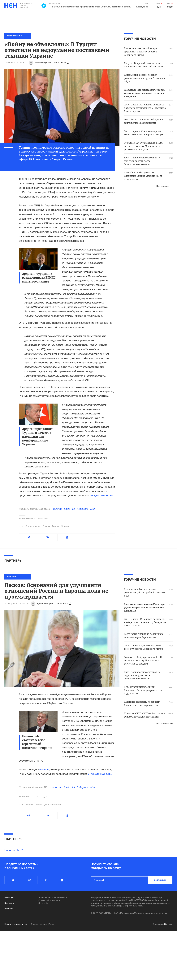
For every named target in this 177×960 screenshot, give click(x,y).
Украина (65, 526)
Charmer (168, 924)
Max (92, 508)
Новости (56, 508)
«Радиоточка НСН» (101, 495)
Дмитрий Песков (53, 804)
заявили (44, 769)
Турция (55, 526)
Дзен (67, 508)
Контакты (9, 903)
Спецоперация (32, 526)
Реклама (8, 908)
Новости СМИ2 (13, 850)
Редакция (9, 897)
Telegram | (83, 508)
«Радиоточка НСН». (100, 774)
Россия (46, 526)
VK (73, 508)
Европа (29, 804)
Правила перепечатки (15, 924)
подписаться (160, 880)
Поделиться (60, 62)
